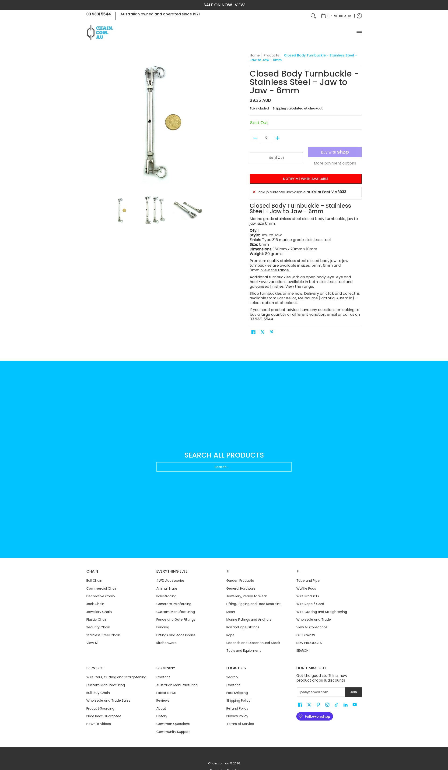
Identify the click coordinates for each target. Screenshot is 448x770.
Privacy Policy (237, 716)
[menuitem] (336, 16)
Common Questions (173, 723)
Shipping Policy (238, 700)
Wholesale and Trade (313, 619)
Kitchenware (166, 642)
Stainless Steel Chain (103, 635)
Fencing (162, 627)
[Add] (277, 138)
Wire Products (307, 596)
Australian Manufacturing (177, 685)
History (161, 716)
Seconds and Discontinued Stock (253, 642)
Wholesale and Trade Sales (108, 700)
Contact (163, 677)
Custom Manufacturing (175, 611)
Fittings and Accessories (176, 635)
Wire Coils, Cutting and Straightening (116, 677)
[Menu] (359, 33)
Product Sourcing (100, 708)
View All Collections (311, 627)
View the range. (275, 270)
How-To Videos (98, 723)
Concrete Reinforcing (173, 604)
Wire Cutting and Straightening (321, 611)
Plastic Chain (96, 619)
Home (255, 55)
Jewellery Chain (99, 611)
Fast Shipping (237, 692)
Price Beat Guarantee (103, 716)
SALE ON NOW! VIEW (224, 5)
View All (92, 642)
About (161, 708)
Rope (230, 635)
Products (271, 55)
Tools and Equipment (243, 650)
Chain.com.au (218, 763)
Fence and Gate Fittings (175, 619)
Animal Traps (167, 588)
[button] (253, 332)
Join (353, 692)
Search (232, 677)
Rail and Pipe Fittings (242, 627)
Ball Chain (94, 580)
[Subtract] (255, 138)
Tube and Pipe (308, 580)
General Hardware (241, 588)
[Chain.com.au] (100, 33)
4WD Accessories (170, 580)
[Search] (313, 16)
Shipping (279, 108)
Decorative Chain (100, 596)
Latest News (166, 692)
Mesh (230, 611)
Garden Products (240, 580)
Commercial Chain (101, 588)
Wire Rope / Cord (310, 604)
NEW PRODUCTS (309, 642)
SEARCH (302, 650)
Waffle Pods (306, 588)
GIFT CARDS (305, 635)
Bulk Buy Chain (98, 692)
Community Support (173, 731)
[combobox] (224, 467)
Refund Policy (237, 708)
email (332, 314)
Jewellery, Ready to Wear (246, 596)
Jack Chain (95, 604)
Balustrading (166, 596)
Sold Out (276, 157)
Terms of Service (240, 723)
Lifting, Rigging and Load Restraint (253, 604)
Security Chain (98, 627)
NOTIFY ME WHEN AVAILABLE (305, 178)
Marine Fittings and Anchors (248, 619)
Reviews (162, 700)
